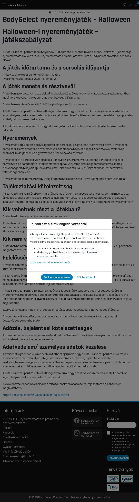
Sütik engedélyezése (57, 277)
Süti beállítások (86, 277)
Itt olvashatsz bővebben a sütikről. (50, 262)
